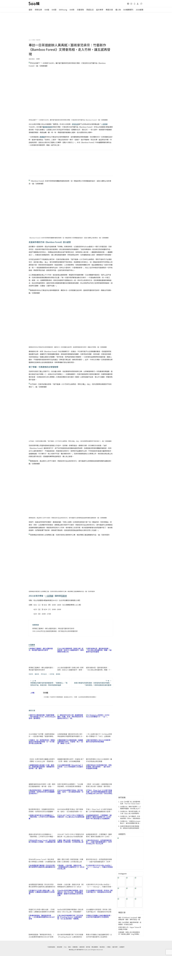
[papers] (134, 3)
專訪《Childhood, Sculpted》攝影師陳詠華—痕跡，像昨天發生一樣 (129, 918)
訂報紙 (109, 947)
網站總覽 (59, 947)
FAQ (65, 947)
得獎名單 (38, 9)
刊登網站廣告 (51, 947)
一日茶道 (49, 595)
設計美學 (99, 9)
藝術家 (37, 674)
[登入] (137, 3)
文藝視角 (80, 9)
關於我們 (115, 947)
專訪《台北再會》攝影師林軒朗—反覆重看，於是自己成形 (129, 923)
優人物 (118, 9)
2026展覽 (139, 9)
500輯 (33, 40)
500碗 (72, 9)
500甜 (54, 9)
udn (30, 40)
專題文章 (109, 9)
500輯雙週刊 (128, 9)
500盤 (46, 9)
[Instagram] (131, 3)
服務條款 (82, 947)
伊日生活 (44, 674)
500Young (63, 9)
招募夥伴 (122, 947)
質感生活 (90, 9)
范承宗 (64, 595)
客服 (69, 947)
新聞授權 (75, 947)
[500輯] (34, 3)
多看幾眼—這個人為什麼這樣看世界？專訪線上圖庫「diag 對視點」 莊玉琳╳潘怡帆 (129, 933)
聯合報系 (102, 947)
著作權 (88, 947)
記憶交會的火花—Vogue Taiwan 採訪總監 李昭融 (129, 928)
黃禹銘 (58, 674)
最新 (30, 9)
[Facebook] (128, 3)
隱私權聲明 (95, 947)
